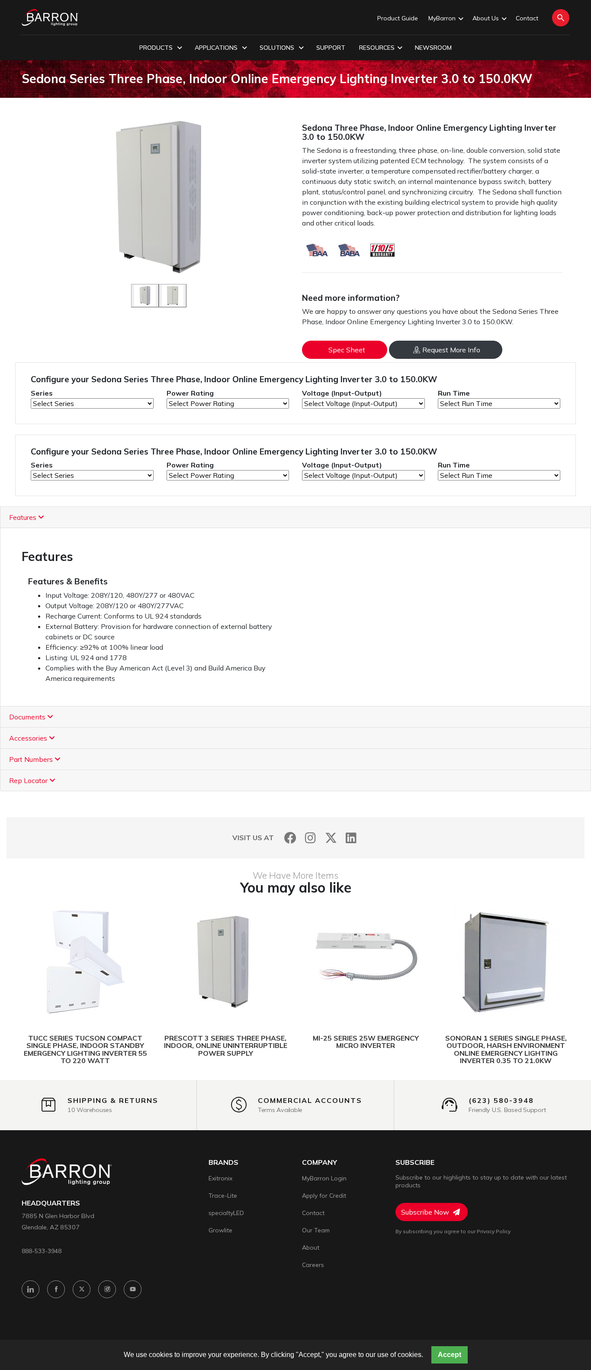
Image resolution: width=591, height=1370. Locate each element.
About (310, 1247)
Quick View (126, 962)
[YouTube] (132, 1289)
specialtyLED (226, 1213)
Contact (527, 18)
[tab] (295, 517)
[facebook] (56, 1289)
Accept (449, 1354)
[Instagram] (310, 837)
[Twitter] (330, 837)
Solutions (278, 48)
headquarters (51, 1203)
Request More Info (451, 349)
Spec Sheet (346, 349)
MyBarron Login (324, 1178)
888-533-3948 (41, 1250)
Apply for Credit (324, 1195)
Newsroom (433, 48)
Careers (313, 1265)
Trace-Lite (223, 1195)
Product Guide (397, 18)
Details (52, 962)
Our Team (316, 1230)
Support (330, 48)
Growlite (220, 1230)
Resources (377, 48)
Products (156, 48)
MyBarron (442, 18)
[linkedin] (30, 1289)
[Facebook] (290, 837)
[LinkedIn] (351, 837)
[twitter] (81, 1289)
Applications (217, 48)
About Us (485, 18)
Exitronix (220, 1178)
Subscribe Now (426, 1212)
